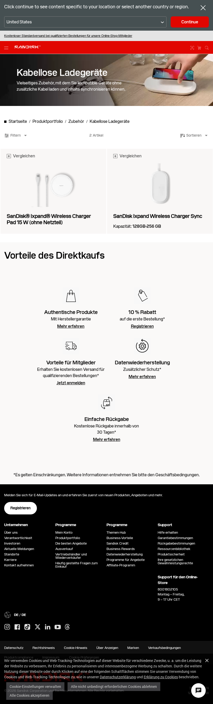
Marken (133, 648)
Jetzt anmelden (71, 383)
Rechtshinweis (43, 648)
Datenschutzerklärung (118, 676)
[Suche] (207, 47)
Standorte (11, 554)
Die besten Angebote (71, 543)
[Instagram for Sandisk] (7, 627)
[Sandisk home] (28, 47)
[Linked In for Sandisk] (47, 627)
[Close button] (203, 8)
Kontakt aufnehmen (19, 565)
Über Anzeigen (107, 648)
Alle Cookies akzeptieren (29, 695)
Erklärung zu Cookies (161, 676)
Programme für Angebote (125, 560)
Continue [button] (189, 22)
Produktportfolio (67, 538)
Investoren (12, 543)
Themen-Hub (116, 532)
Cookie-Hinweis (75, 648)
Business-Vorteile (119, 538)
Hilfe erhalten (168, 532)
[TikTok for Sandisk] (27, 627)
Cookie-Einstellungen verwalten (35, 686)
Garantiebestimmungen (175, 538)
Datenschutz (13, 648)
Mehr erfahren (70, 326)
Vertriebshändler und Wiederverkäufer (71, 556)
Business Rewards (120, 549)
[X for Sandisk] (38, 627)
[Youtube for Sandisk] (58, 627)
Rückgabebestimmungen (176, 543)
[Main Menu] (7, 47)
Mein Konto (63, 532)
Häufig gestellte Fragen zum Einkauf (76, 565)
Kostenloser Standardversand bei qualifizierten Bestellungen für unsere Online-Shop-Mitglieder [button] (68, 36)
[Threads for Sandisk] (67, 627)
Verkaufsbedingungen (164, 648)
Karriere (10, 560)
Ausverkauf (64, 549)
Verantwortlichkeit (18, 538)
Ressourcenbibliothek (174, 549)
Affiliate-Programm (120, 565)
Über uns (11, 532)
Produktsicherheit (171, 554)
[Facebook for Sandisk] (17, 627)
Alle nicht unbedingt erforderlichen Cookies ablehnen (114, 686)
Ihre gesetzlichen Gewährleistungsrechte (176, 561)
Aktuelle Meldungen (19, 549)
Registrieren (142, 326)
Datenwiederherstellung (124, 554)
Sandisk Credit (117, 543)
